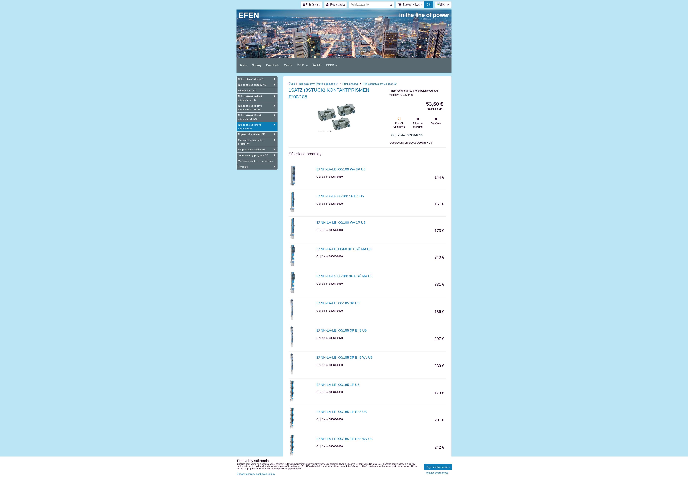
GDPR (330, 65)
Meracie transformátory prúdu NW (251, 142)
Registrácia (337, 4)
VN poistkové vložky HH (251, 149)
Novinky (257, 65)
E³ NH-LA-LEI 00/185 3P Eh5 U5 (341, 330)
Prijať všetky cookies (438, 467)
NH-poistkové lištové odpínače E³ (249, 126)
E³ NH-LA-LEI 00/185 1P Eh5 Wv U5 (344, 439)
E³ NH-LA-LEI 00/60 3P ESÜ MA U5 (344, 249)
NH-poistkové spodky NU (252, 84)
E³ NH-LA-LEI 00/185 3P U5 (338, 303)
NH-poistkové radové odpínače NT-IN (250, 98)
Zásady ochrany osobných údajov (256, 473)
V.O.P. (301, 65)
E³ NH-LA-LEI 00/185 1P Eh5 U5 (341, 412)
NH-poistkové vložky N (251, 79)
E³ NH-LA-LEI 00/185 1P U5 (338, 385)
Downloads (272, 65)
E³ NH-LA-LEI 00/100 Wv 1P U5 (341, 222)
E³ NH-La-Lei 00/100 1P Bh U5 (340, 196)
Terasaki (243, 166)
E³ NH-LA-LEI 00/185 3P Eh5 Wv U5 (344, 357)
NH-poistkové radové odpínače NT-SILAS (250, 107)
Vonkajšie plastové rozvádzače (255, 161)
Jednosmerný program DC (253, 155)
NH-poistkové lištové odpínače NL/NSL (249, 117)
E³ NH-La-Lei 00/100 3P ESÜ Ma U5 (344, 276)
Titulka (243, 65)
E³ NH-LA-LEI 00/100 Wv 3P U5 (341, 169)
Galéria (288, 65)
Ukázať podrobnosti (437, 472)
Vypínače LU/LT (247, 90)
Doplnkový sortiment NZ (251, 134)
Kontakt (316, 65)
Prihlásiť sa (312, 4)
